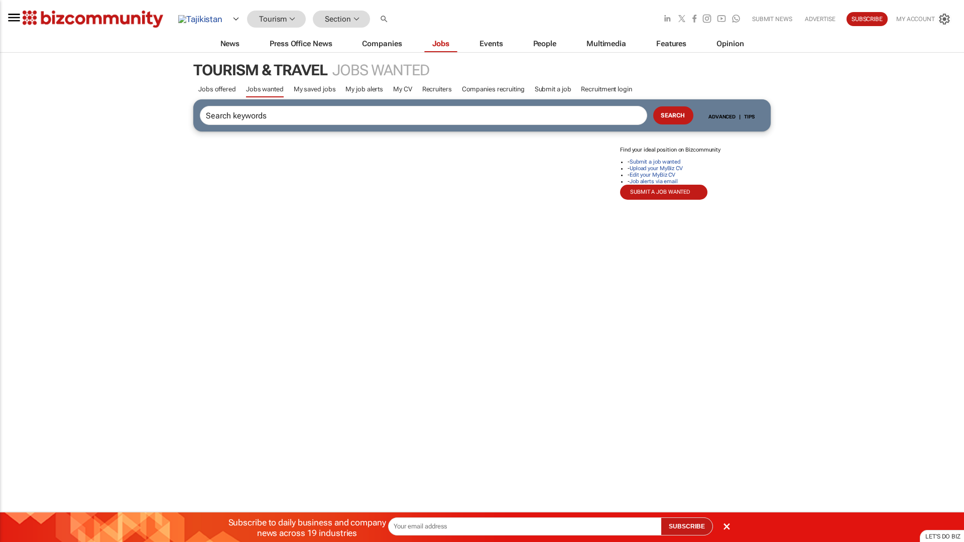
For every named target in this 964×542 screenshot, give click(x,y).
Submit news (772, 19)
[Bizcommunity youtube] (721, 19)
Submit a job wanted (655, 162)
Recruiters (437, 89)
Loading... (19, 469)
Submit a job (553, 89)
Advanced (722, 116)
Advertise (820, 19)
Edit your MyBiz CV (652, 175)
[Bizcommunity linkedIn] (667, 19)
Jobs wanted (265, 89)
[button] (385, 19)
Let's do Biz (942, 536)
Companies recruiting (493, 89)
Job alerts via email (654, 181)
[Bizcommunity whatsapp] (736, 19)
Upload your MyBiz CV (656, 168)
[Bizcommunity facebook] (694, 19)
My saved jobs (315, 89)
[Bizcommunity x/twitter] (682, 19)
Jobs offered (217, 89)
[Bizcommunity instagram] (707, 19)
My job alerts (364, 89)
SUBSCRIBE (687, 526)
